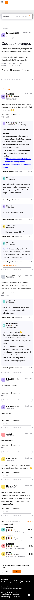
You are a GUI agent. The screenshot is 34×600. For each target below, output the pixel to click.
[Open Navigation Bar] (2, 2)
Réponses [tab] (6, 89)
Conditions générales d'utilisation (11, 588)
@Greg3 (5, 249)
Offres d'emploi (5, 596)
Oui (17, 571)
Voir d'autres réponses (10, 265)
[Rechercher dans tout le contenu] (29, 16)
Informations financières (18, 593)
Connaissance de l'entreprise (10, 594)
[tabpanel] (17, 305)
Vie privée (17, 596)
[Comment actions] (32, 101)
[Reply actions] (30, 126)
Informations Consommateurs (10, 598)
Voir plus (30, 521)
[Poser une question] (29, 595)
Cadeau (5, 28)
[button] (4, 171)
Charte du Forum (6, 587)
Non (7, 571)
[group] (3, 65)
